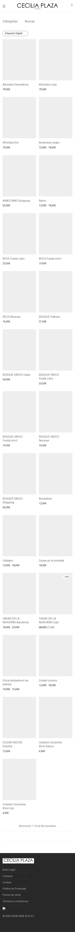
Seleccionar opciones (49, 147)
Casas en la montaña (51, 560)
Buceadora (45, 498)
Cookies (7, 882)
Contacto (8, 876)
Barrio (42, 200)
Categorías (10, 21)
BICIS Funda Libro (14, 258)
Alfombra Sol (10, 142)
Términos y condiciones (15, 901)
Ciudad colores (48, 680)
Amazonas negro (49, 142)
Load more (37, 835)
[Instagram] (9, 924)
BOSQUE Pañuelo (49, 316)
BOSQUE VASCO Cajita (16, 374)
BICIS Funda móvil (50, 258)
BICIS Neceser (12, 316)
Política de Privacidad (14, 888)
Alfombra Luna (48, 84)
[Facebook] (4, 924)
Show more (27, 89)
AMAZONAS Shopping (16, 200)
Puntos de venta (12, 894)
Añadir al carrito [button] (10, 89)
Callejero (8, 560)
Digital (13, 33)
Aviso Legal (9, 869)
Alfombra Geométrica (15, 84)
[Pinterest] (15, 924)
